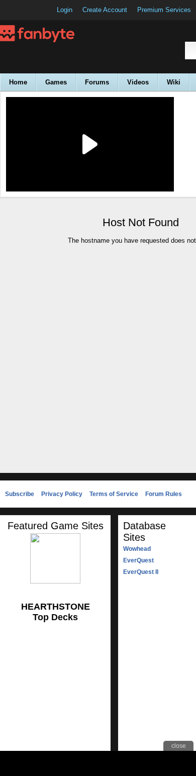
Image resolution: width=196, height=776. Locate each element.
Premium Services (164, 10)
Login (64, 10)
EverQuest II (140, 571)
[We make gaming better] (32, 10)
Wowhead (137, 548)
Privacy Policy (61, 494)
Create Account (104, 10)
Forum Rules (163, 494)
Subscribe (19, 494)
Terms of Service (113, 494)
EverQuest (138, 560)
